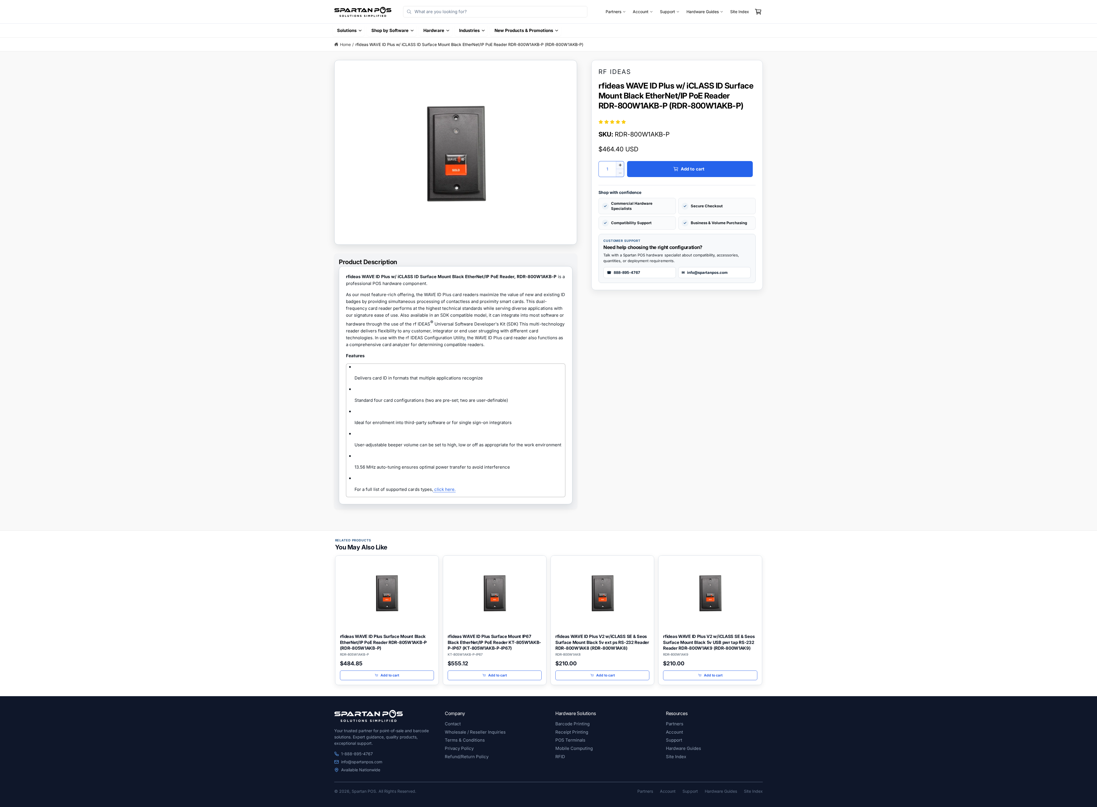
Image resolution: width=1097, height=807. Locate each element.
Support (667, 12)
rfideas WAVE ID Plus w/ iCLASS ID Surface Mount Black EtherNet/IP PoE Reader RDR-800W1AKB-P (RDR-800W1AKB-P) (469, 44)
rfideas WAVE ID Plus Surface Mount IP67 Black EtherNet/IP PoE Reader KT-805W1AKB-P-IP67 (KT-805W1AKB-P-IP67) (494, 642)
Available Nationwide (360, 769)
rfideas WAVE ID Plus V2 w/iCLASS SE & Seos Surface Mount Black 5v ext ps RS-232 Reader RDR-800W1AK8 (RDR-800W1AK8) (602, 642)
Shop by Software (390, 30)
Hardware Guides (702, 12)
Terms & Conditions (465, 740)
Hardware (433, 30)
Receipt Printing (571, 732)
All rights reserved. (397, 791)
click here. (445, 489)
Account (640, 12)
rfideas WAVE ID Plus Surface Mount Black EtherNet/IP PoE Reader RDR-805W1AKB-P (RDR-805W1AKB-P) (383, 642)
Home (345, 44)
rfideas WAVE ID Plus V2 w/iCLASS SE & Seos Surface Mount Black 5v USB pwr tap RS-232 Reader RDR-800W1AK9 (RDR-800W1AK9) (708, 642)
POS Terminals (570, 740)
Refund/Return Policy (467, 756)
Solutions (347, 30)
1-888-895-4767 (357, 753)
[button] (758, 11)
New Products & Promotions (524, 30)
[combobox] (495, 11)
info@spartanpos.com (361, 761)
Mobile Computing (574, 748)
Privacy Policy (459, 748)
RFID (560, 756)
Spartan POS (364, 791)
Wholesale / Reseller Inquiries (475, 732)
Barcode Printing (572, 723)
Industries (469, 30)
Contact (453, 723)
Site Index (739, 12)
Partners (613, 12)
